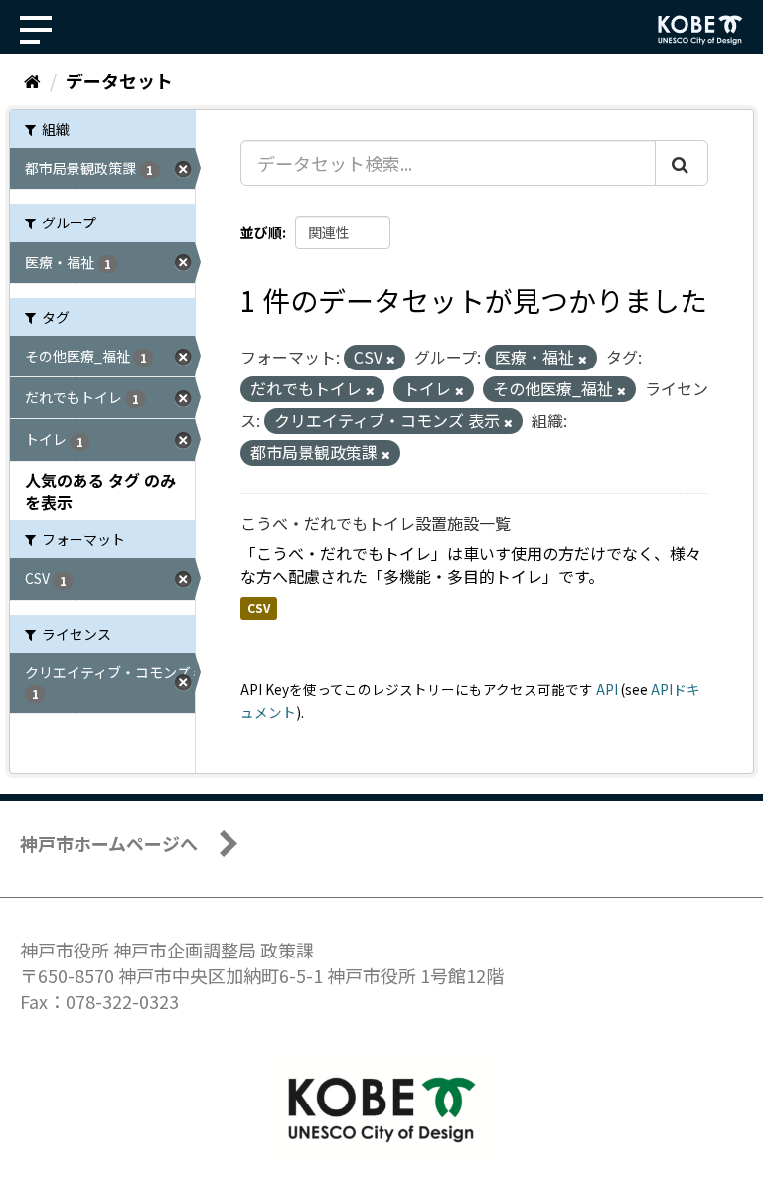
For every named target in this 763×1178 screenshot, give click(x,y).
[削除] (390, 359)
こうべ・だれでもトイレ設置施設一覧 (375, 523)
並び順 (261, 232)
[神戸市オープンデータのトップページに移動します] (700, 30)
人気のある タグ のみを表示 (100, 491)
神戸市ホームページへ (109, 843)
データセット (119, 80)
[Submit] (681, 163)
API (607, 689)
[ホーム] (32, 80)
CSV (258, 608)
